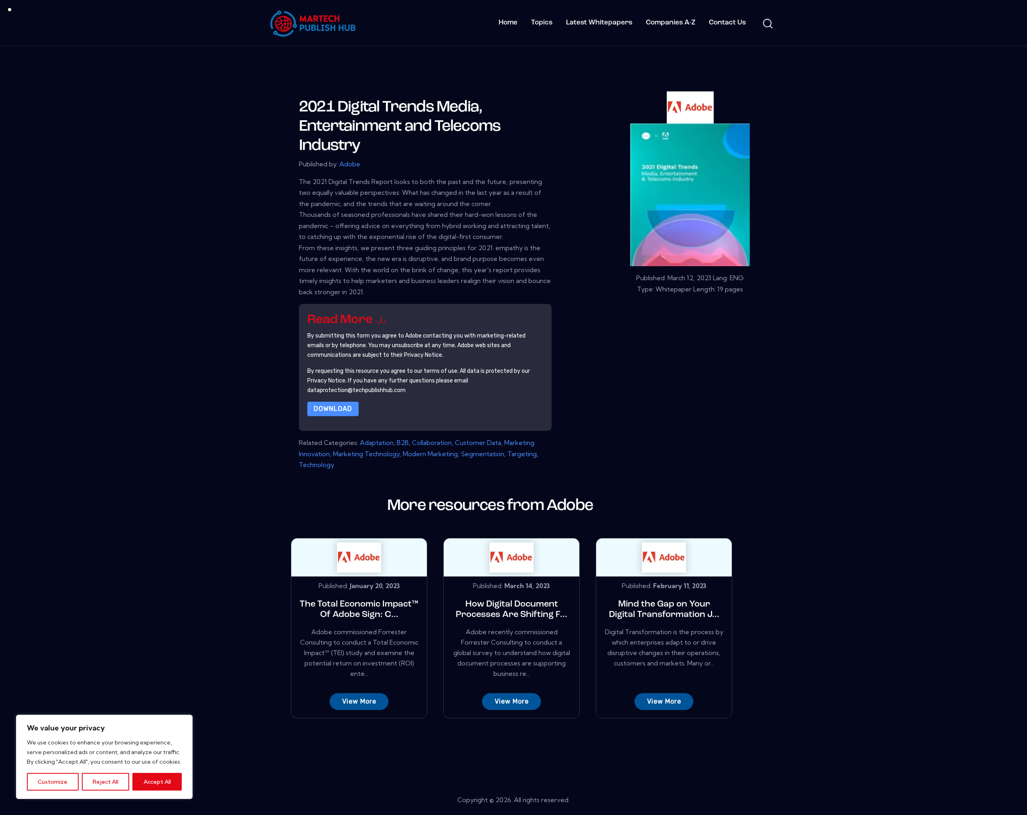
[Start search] (767, 24)
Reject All (105, 781)
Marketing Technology (366, 454)
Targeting (522, 454)
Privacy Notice (326, 380)
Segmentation (482, 454)
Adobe (349, 164)
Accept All (157, 781)
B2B (403, 443)
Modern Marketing (430, 454)
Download (333, 409)
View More (359, 701)
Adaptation (377, 443)
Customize (52, 781)
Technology (316, 465)
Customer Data (478, 443)
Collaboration (432, 443)
